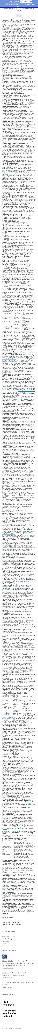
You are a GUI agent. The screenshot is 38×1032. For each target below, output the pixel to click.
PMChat (4, 961)
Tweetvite (5, 943)
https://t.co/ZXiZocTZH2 (17, 966)
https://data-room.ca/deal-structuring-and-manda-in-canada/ (18, 391)
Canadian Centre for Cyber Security (13, 174)
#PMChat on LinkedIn (8, 936)
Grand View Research (9, 717)
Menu (19, 15)
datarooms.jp (13, 555)
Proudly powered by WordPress (11, 1028)
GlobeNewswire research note (14, 831)
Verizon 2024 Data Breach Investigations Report (15, 587)
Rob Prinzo (5, 973)
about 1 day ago (7, 977)
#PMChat (10, 961)
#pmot (7, 963)
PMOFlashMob (26, 1)
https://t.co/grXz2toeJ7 (27, 982)
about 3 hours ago (8, 968)
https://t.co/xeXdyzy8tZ (11, 975)
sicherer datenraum (11, 889)
